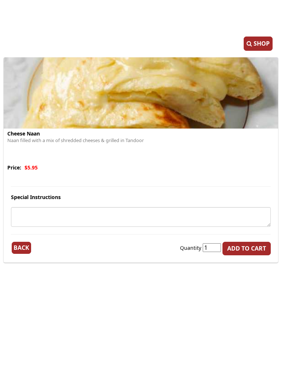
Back (21, 248)
